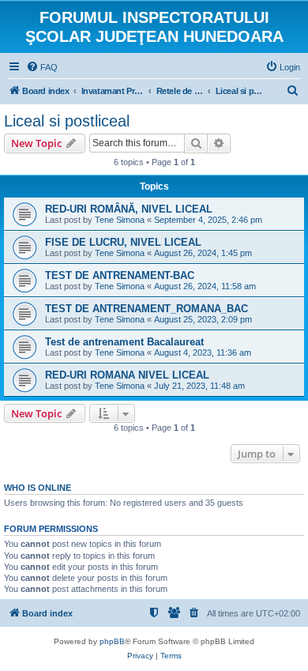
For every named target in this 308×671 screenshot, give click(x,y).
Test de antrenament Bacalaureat (124, 342)
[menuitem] (42, 67)
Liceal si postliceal (67, 121)
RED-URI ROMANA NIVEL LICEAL (127, 375)
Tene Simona (120, 219)
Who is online (37, 487)
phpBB (112, 641)
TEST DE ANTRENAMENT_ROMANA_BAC (146, 309)
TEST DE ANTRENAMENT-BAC (119, 275)
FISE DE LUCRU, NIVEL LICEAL (123, 242)
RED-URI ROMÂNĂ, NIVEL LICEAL (128, 209)
